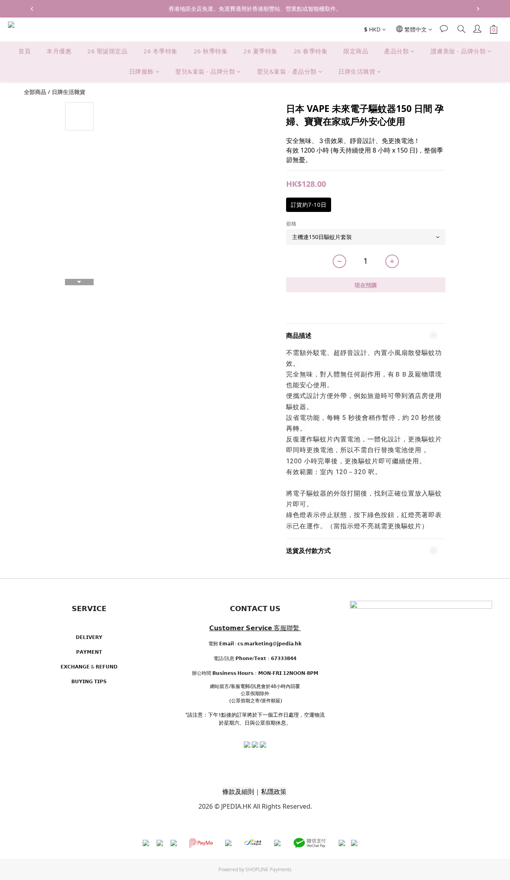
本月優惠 (59, 51)
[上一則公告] (31, 8)
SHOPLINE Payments (268, 869)
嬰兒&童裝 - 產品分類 (287, 71)
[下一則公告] (478, 8)
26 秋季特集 (211, 51)
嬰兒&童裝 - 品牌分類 (205, 71)
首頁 (24, 51)
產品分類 (396, 51)
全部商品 (35, 92)
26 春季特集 (311, 51)
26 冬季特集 (160, 51)
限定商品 (355, 51)
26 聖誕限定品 (107, 51)
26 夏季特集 (260, 51)
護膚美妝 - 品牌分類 (458, 51)
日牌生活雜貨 (356, 71)
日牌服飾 (141, 71)
